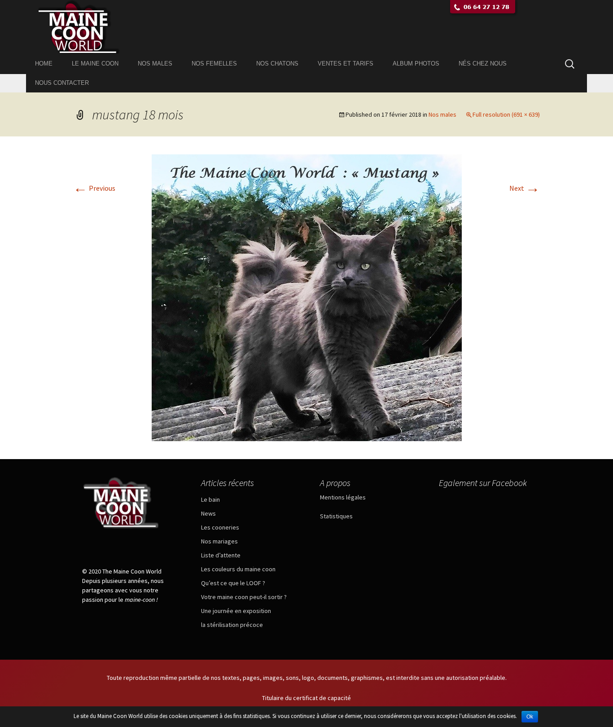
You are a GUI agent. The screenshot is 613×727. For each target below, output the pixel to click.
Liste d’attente (221, 555)
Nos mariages (219, 541)
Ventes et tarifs (345, 63)
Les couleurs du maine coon (238, 569)
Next (524, 188)
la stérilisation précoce (232, 625)
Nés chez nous (483, 63)
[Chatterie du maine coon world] (306, 27)
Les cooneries (220, 527)
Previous (94, 188)
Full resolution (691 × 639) (506, 114)
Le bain (210, 499)
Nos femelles (214, 63)
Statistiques (336, 516)
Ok (529, 717)
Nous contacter (62, 82)
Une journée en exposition (236, 611)
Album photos (416, 63)
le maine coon (95, 63)
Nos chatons (277, 63)
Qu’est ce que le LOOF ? (233, 583)
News (208, 513)
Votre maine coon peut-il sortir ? (244, 597)
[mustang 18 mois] (307, 296)
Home (44, 63)
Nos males (155, 63)
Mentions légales (343, 497)
